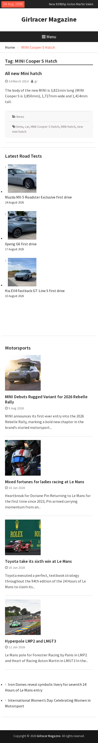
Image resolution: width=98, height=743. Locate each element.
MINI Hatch (68, 126)
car (27, 126)
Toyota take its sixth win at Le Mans (38, 561)
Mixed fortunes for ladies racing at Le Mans (44, 481)
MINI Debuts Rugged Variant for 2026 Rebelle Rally (46, 399)
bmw (19, 126)
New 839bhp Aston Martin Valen (71, 4)
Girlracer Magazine (49, 19)
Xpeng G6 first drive (21, 243)
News (20, 116)
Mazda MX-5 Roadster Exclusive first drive (38, 197)
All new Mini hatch (23, 73)
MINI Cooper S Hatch (45, 126)
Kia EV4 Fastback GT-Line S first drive (35, 290)
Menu (51, 36)
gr (36, 81)
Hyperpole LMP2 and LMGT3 (30, 641)
